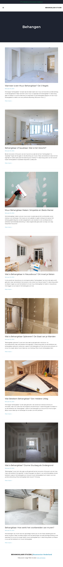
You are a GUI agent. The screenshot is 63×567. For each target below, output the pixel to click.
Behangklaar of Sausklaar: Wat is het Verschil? (25, 148)
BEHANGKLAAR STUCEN (53, 7)
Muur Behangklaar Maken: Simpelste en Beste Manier (29, 210)
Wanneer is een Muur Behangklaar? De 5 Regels (26, 86)
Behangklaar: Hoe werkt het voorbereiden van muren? (29, 527)
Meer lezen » (8, 101)
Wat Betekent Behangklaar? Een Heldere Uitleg (26, 399)
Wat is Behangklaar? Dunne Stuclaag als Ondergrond (29, 465)
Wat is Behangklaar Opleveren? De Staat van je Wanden (30, 336)
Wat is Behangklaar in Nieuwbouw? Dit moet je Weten (29, 274)
